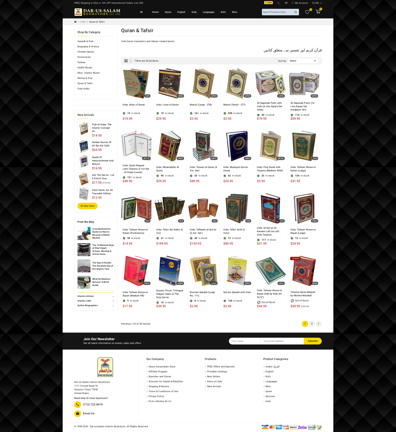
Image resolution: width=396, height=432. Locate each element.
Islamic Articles (95, 296)
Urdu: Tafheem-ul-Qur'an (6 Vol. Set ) (203, 231)
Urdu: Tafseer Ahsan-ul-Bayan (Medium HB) (135, 294)
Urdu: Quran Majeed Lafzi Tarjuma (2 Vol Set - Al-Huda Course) (136, 169)
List (130, 60)
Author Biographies (95, 305)
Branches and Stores (160, 376)
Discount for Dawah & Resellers (166, 381)
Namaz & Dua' (85, 78)
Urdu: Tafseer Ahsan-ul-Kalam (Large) (303, 168)
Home (155, 12)
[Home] (76, 22)
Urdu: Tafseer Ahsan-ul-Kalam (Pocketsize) (135, 231)
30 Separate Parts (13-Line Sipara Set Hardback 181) (303, 106)
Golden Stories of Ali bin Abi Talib (101, 144)
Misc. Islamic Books (88, 73)
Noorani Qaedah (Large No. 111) (202, 294)
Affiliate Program (158, 371)
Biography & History (88, 46)
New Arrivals (214, 386)
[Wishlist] (307, 12)
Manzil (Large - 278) (201, 104)
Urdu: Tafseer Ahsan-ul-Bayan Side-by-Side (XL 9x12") (270, 294)
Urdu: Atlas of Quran (134, 104)
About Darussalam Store (162, 366)
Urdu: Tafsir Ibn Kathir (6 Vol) (169, 231)
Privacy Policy (156, 396)
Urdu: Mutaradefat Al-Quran (168, 168)
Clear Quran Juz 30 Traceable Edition (102, 191)
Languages (209, 12)
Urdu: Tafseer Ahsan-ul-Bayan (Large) (303, 231)
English (181, 12)
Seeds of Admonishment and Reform (102, 161)
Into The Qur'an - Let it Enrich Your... (103, 176)
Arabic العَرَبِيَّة (273, 366)
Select (303, 61)
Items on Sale (214, 381)
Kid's (223, 12)
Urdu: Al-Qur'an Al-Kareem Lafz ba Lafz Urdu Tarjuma (268, 231)
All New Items (88, 205)
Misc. (235, 12)
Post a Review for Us (160, 401)
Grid (126, 60)
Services (270, 396)
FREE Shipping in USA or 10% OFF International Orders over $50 (108, 3)
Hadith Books (84, 67)
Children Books (85, 51)
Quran (168, 12)
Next (318, 323)
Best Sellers (213, 376)
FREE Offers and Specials (221, 366)
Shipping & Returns (159, 386)
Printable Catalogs (217, 371)
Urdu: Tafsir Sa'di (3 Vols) (234, 231)
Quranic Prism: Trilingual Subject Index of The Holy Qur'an (169, 294)
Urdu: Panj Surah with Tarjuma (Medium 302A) (270, 168)
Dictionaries (84, 57)
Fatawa (81, 62)
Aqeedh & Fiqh (85, 41)
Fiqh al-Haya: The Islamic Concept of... (102, 128)
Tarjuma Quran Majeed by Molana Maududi (303, 293)
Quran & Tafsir (85, 83)
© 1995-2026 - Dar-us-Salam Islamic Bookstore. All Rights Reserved (111, 426)
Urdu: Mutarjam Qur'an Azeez (235, 168)
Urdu (194, 12)
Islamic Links (95, 300)
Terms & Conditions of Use (163, 391)
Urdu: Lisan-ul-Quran (167, 104)
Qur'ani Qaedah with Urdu (237, 292)
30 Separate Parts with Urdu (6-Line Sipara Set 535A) (269, 106)
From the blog (85, 222)
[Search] (295, 12)
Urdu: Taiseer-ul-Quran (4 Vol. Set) (203, 168)
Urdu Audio (83, 88)
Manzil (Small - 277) (234, 104)
